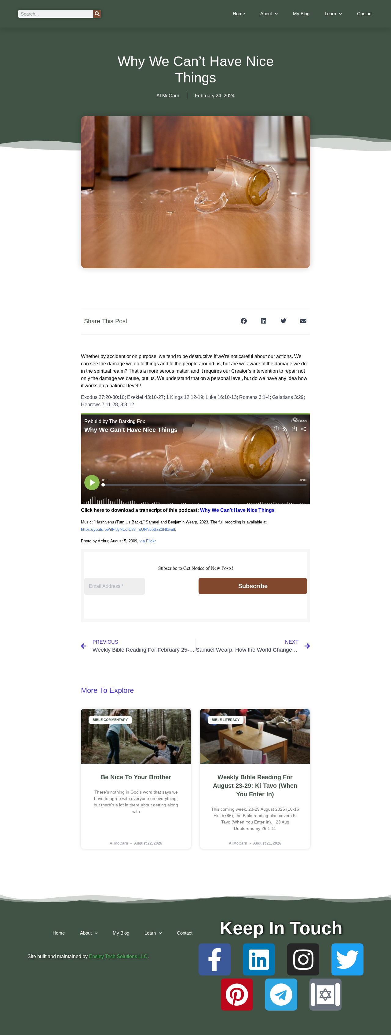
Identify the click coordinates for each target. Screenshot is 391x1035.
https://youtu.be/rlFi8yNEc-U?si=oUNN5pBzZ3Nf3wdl (128, 529)
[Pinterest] (237, 995)
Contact (365, 13)
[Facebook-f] (215, 959)
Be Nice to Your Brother (136, 777)
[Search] (97, 14)
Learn (330, 13)
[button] (243, 321)
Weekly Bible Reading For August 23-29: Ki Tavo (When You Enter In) (255, 786)
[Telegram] (281, 995)
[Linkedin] (259, 959)
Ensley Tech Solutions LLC (118, 956)
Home (239, 13)
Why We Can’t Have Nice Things (237, 510)
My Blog (301, 13)
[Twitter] (347, 959)
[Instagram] (303, 959)
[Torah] (325, 995)
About (266, 13)
